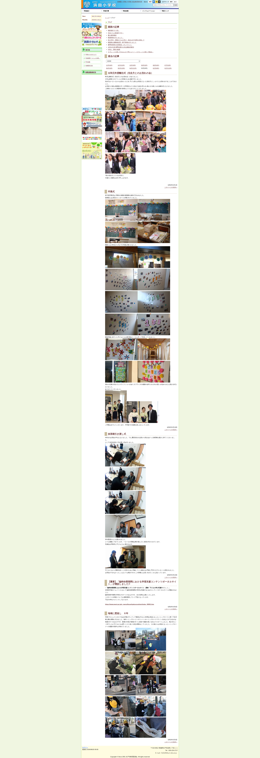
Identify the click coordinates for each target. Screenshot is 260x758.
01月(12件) (168, 68)
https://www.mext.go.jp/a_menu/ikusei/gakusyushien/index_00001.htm (129, 604)
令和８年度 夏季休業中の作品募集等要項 (121, 47)
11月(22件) (121, 65)
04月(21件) (133, 68)
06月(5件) (109, 68)
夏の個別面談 (112, 35)
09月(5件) (144, 65)
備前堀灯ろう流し (113, 30)
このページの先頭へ (170, 187)
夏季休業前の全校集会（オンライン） (120, 45)
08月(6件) (156, 65)
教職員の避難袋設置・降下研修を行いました (122, 42)
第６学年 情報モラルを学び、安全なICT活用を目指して (126, 40)
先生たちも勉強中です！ (116, 33)
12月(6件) (109, 65)
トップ (107, 18)
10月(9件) (132, 65)
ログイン (85, 747)
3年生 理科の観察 (114, 49)
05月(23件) (121, 68)
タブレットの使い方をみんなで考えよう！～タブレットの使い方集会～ (130, 52)
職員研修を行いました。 (116, 37)
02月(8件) (156, 68)
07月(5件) (168, 65)
